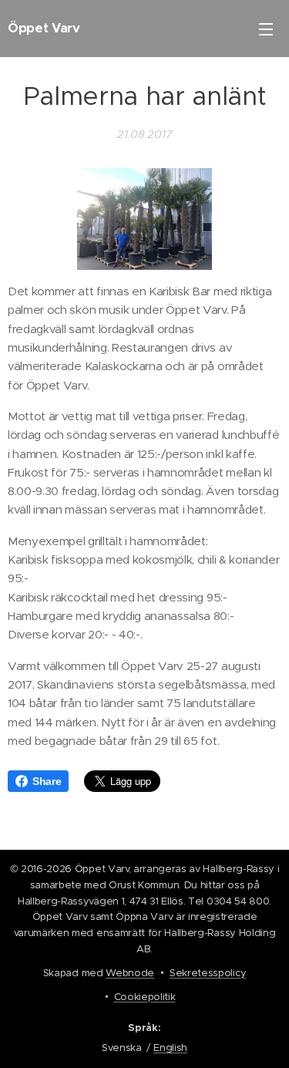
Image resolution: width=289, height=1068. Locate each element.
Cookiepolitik (145, 996)
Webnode (130, 972)
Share (46, 781)
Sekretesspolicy (208, 972)
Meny (265, 28)
